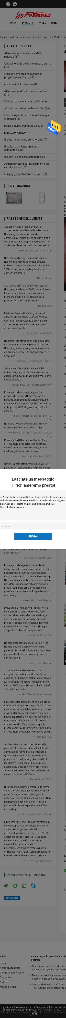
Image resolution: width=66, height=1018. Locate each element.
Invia (33, 536)
